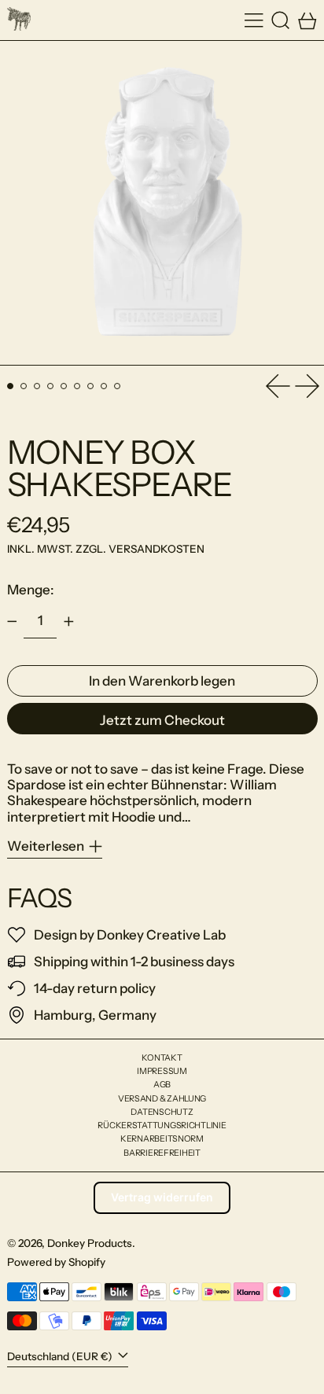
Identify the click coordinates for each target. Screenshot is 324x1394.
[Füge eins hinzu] (68, 622)
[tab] (10, 386)
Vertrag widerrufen (162, 1197)
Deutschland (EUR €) (61, 1356)
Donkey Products (89, 1243)
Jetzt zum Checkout (162, 720)
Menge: (30, 590)
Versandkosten (156, 549)
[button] (281, 20)
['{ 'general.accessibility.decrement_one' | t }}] (12, 622)
